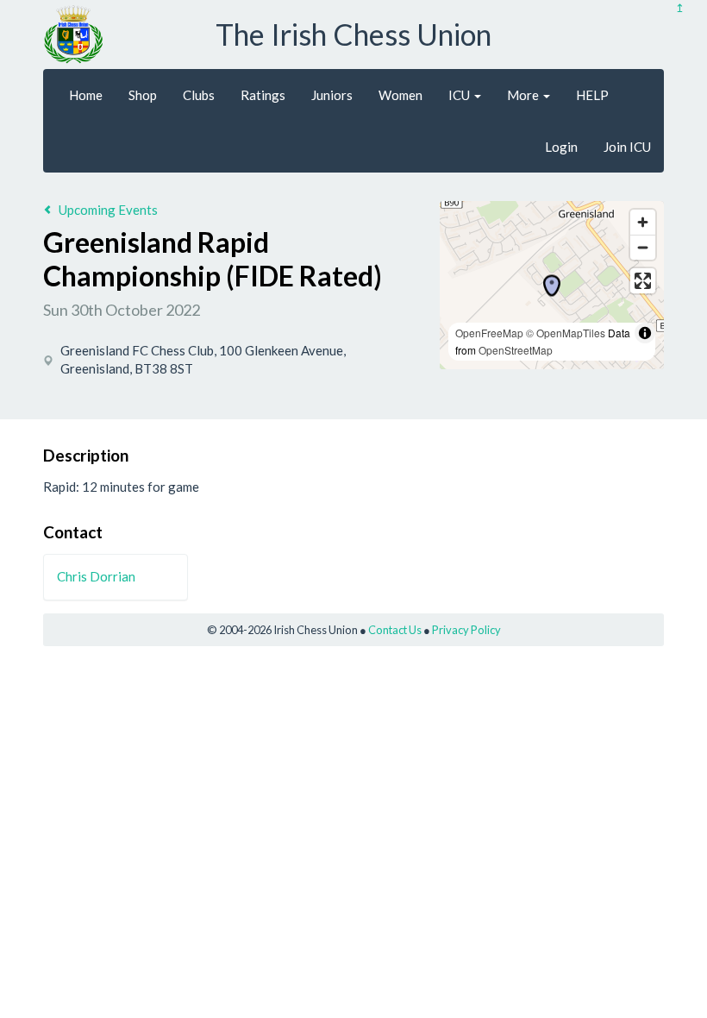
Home (86, 95)
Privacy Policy (466, 630)
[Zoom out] (642, 247)
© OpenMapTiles (565, 332)
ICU (460, 95)
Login (561, 146)
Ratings (263, 95)
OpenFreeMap (489, 332)
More (524, 95)
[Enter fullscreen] (642, 280)
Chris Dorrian (96, 576)
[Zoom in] (642, 222)
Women (400, 95)
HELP (592, 95)
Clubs (199, 95)
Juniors (332, 95)
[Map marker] (551, 286)
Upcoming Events (108, 209)
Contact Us (395, 630)
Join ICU (627, 146)
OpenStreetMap (516, 349)
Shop (142, 95)
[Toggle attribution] (645, 333)
